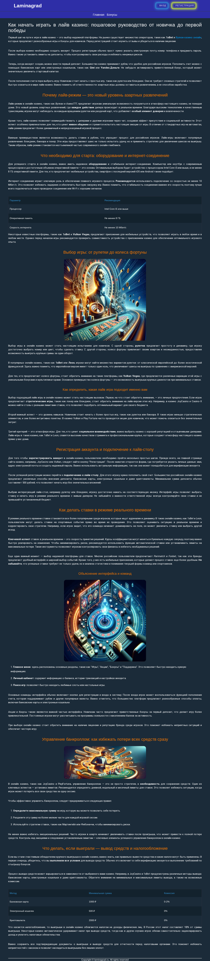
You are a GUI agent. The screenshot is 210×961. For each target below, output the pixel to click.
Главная (98, 14)
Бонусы (112, 14)
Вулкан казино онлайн (188, 37)
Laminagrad (28, 5)
